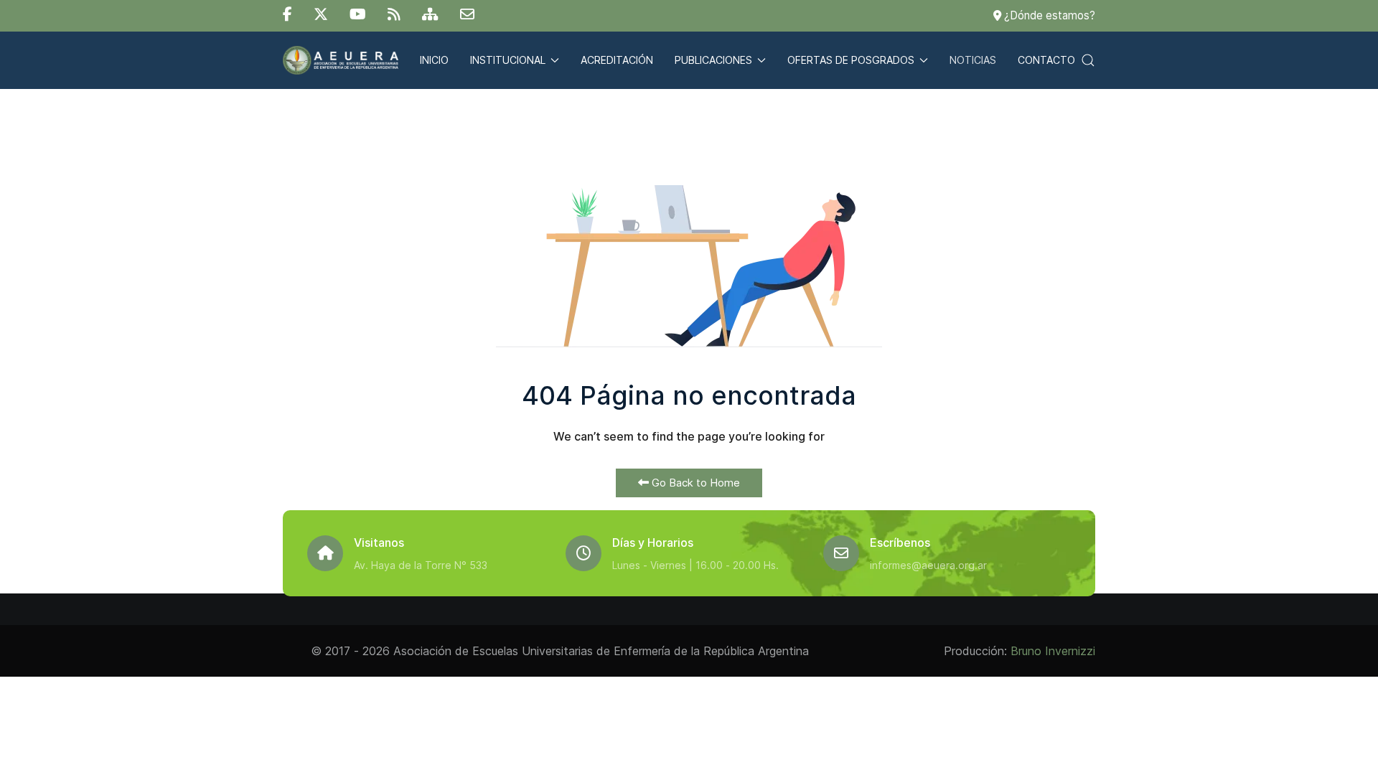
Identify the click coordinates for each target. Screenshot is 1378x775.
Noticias (973, 60)
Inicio (434, 60)
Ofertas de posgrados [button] (850, 60)
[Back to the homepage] (340, 60)
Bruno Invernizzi (1053, 651)
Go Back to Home (694, 482)
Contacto (1046, 60)
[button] (1088, 60)
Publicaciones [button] (713, 60)
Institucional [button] (507, 60)
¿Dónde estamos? (1048, 15)
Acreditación (617, 60)
